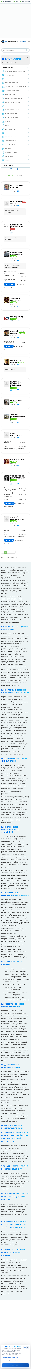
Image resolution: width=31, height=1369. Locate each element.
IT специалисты (10, 144)
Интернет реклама (10, 141)
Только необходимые (15, 1360)
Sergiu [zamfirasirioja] (16, 434)
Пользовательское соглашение (10, 1357)
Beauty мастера (10, 129)
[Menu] (29, 41)
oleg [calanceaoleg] (18, 460)
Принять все (15, 1365)
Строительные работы (12, 83)
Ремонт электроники (11, 117)
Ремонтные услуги (11, 79)
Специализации (8, 67)
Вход (17, 1)
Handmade (8, 160)
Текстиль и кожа (10, 156)
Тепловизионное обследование (15, 71)
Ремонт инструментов (12, 106)
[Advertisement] (15, 20)
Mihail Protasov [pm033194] (16, 186)
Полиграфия (9, 133)
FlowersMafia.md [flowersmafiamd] (17, 226)
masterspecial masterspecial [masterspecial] (16, 384)
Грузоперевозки (10, 94)
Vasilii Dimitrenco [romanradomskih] (17, 477)
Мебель (7, 125)
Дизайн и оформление (12, 90)
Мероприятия (9, 148)
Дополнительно (8, 165)
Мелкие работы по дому (12, 102)
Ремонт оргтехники (11, 113)
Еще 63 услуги (9, 503)
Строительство (9, 75)
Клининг (7, 121)
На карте (19, 175)
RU (25, 1347)
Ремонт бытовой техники (13, 110)
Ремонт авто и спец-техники (14, 98)
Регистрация (26, 1)
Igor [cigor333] (16, 400)
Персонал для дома (11, 152)
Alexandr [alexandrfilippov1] (17, 416)
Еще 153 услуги (9, 284)
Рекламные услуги (10, 137)
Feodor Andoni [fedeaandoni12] (16, 253)
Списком (11, 175)
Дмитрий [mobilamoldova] (17, 518)
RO (27, 1347)
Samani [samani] (16, 317)
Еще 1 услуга (9, 540)
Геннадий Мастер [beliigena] (17, 332)
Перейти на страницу (7, 557)
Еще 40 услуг (9, 346)
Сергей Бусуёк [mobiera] (15, 361)
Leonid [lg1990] (16, 201)
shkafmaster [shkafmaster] (15, 299)
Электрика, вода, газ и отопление (15, 86)
